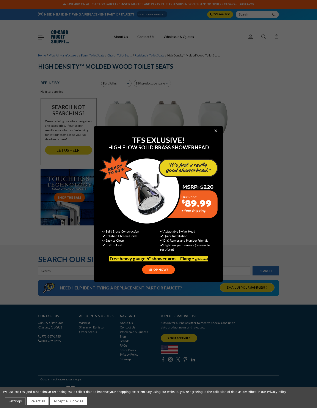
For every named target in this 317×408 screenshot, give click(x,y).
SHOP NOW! (158, 269)
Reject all (38, 401)
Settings (15, 401)
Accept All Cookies (68, 401)
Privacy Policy (276, 392)
